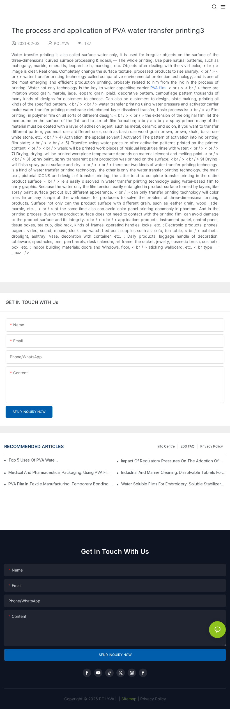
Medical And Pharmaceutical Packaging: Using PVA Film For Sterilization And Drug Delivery (60, 472)
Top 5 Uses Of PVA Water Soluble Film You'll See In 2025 (33, 460)
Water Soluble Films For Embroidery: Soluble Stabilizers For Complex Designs (173, 483)
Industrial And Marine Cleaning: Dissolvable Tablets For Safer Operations (173, 472)
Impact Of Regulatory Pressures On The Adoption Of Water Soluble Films (173, 460)
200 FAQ (187, 446)
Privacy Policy (211, 446)
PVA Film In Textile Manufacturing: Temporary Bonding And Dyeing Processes (60, 483)
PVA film (158, 87)
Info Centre (166, 446)
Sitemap (128, 698)
